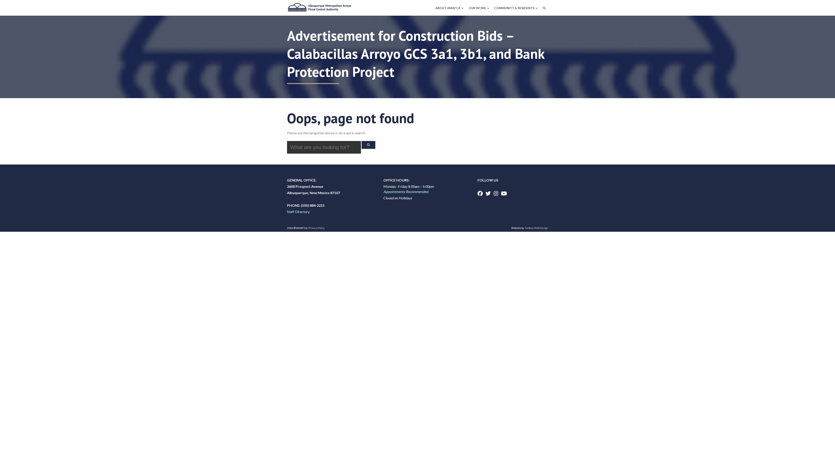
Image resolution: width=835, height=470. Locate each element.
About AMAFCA (447, 8)
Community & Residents (514, 8)
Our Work (477, 8)
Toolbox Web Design (536, 228)
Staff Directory (298, 212)
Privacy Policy (317, 228)
